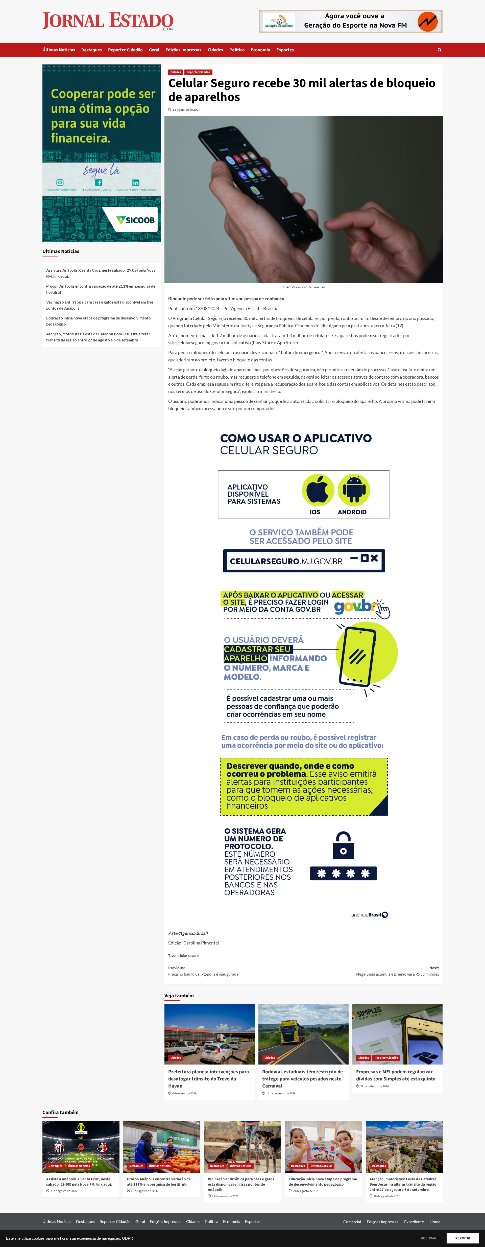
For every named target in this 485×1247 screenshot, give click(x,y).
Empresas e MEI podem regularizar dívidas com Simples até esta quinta (396, 1075)
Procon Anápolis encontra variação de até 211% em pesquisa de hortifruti (100, 289)
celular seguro (188, 955)
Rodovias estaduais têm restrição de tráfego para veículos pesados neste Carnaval (302, 1079)
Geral (154, 50)
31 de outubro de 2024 (374, 1086)
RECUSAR (429, 1238)
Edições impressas (183, 50)
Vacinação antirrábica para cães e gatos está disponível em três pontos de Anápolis (100, 305)
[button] (440, 49)
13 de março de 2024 (186, 109)
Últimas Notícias (58, 50)
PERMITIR (462, 1238)
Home (435, 1221)
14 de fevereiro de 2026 (281, 1093)
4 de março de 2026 (184, 1093)
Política (237, 50)
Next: (397, 971)
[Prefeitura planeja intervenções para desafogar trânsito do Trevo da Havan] (209, 1034)
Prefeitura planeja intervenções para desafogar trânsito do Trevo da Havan (208, 1079)
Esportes (285, 50)
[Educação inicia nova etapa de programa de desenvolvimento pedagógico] (323, 1146)
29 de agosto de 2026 (63, 1191)
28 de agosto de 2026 (387, 1196)
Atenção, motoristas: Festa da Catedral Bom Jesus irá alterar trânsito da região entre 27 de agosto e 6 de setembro (98, 337)
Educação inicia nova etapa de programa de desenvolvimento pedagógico (98, 321)
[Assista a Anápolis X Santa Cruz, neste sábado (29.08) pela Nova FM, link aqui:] (80, 1146)
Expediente (414, 1221)
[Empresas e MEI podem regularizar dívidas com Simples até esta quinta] (397, 1034)
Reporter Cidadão (125, 50)
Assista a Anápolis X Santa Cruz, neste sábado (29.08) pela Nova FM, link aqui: (101, 273)
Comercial (352, 1221)
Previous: (203, 971)
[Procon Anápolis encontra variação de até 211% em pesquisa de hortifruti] (161, 1146)
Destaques (91, 50)
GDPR (127, 1238)
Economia (260, 50)
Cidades (215, 50)
